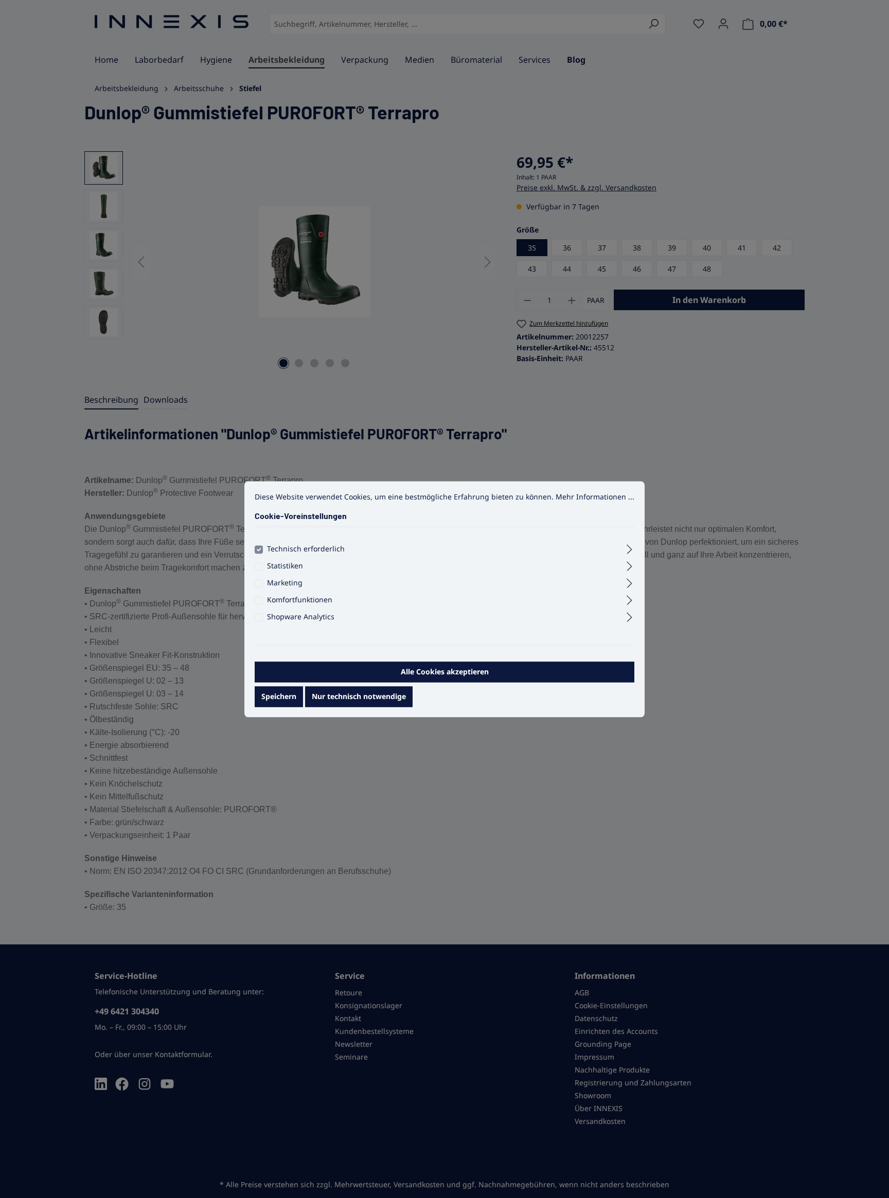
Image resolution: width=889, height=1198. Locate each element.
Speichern (278, 696)
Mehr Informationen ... (595, 497)
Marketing (285, 582)
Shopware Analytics (300, 616)
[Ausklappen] (629, 547)
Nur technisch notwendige (359, 696)
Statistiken (285, 565)
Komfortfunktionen (299, 599)
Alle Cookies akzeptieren (445, 671)
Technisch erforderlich (306, 548)
